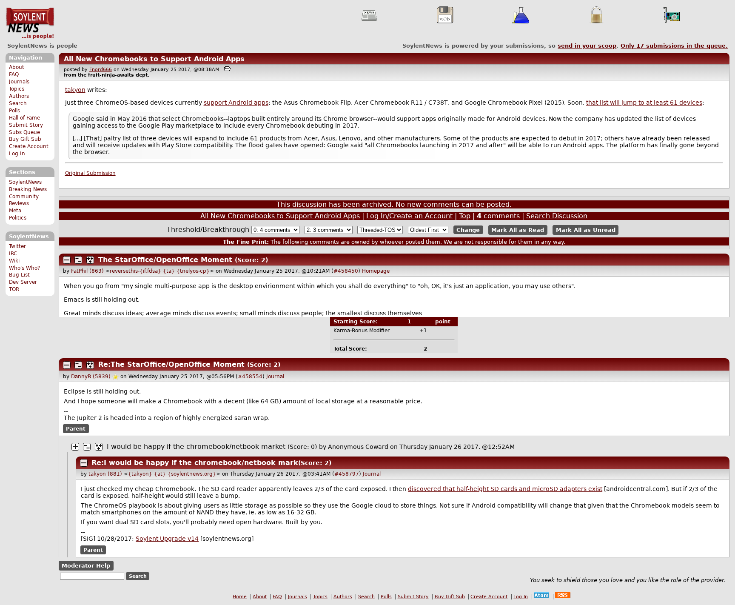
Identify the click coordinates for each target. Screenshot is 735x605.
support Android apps (236, 102)
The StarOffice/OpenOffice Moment (165, 260)
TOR (14, 289)
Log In (17, 154)
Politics (17, 218)
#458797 (346, 474)
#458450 (345, 271)
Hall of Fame (24, 118)
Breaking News (28, 189)
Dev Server (23, 282)
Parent (75, 429)
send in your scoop (587, 46)
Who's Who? (24, 268)
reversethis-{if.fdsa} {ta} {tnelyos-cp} (160, 271)
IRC (13, 254)
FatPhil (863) (87, 271)
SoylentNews (30, 23)
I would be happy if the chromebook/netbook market (196, 446)
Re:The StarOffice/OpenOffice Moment (171, 364)
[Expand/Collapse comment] (67, 260)
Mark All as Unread (585, 230)
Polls (14, 111)
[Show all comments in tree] (90, 260)
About (16, 67)
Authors (19, 96)
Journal (275, 377)
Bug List (19, 275)
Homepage (376, 271)
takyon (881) (105, 474)
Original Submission (90, 173)
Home (240, 596)
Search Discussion (556, 216)
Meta (15, 211)
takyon (75, 89)
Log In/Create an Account (409, 216)
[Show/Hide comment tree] (78, 260)
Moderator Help (86, 565)
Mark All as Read (517, 230)
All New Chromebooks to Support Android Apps (154, 59)
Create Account (28, 146)
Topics (16, 89)
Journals (19, 82)
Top (464, 216)
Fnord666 (100, 69)
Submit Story (26, 125)
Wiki (14, 261)
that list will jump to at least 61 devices (644, 102)
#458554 (250, 377)
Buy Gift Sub (25, 139)
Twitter (17, 246)
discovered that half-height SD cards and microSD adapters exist (505, 488)
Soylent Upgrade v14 (167, 538)
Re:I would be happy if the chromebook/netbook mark (194, 463)
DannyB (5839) (91, 377)
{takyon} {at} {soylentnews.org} (172, 474)
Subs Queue (24, 132)
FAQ (14, 74)
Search (18, 103)
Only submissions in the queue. (674, 46)
